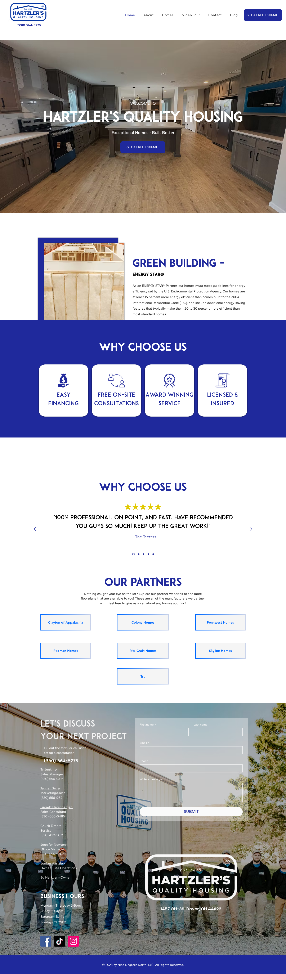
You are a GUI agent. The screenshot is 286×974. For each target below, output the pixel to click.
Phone (144, 761)
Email (144, 743)
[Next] (246, 529)
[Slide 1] (133, 554)
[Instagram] (73, 941)
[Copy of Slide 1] (138, 554)
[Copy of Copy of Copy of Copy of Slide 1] (148, 554)
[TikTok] (59, 941)
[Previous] (40, 529)
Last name (200, 724)
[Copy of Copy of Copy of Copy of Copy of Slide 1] (153, 554)
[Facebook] (45, 941)
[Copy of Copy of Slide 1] (143, 554)
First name (148, 724)
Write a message (151, 779)
